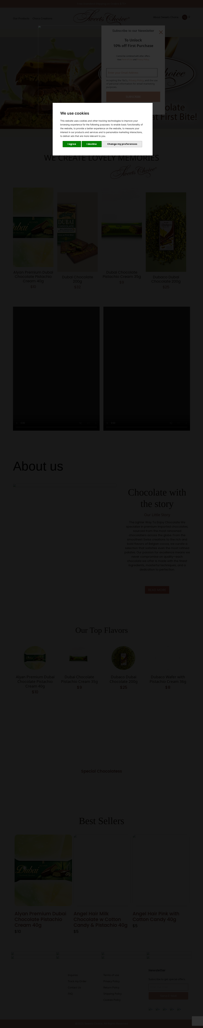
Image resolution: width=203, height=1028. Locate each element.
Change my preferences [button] (122, 144)
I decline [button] (92, 144)
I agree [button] (72, 144)
